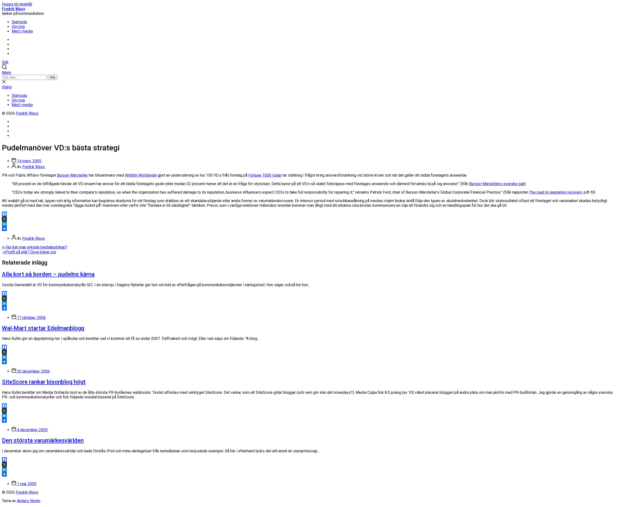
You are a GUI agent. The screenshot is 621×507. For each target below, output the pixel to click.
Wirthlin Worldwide (141, 175)
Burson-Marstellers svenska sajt (496, 183)
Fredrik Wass (13, 9)
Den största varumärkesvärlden (43, 440)
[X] (310, 218)
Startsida (19, 22)
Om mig (18, 26)
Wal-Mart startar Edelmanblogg (43, 328)
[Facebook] (310, 214)
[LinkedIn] (310, 223)
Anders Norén (28, 500)
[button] (310, 72)
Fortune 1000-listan (265, 175)
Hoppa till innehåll (17, 4)
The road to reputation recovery (555, 192)
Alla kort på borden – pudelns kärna (48, 274)
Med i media (22, 31)
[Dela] (310, 228)
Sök (52, 77)
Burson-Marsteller (72, 175)
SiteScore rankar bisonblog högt (44, 381)
